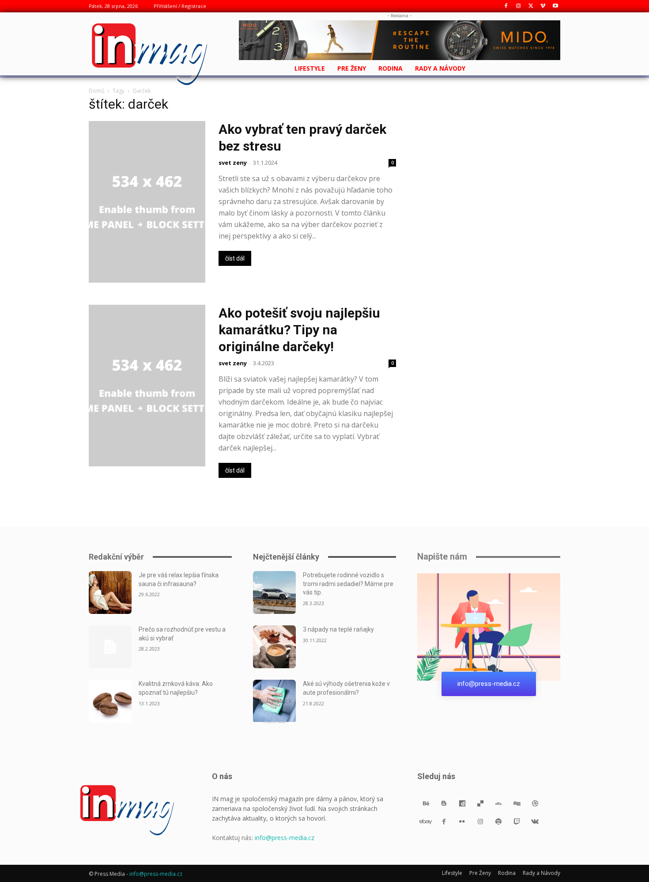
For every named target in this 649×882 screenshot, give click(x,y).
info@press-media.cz (284, 837)
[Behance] (425, 803)
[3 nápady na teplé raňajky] (274, 646)
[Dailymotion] (462, 803)
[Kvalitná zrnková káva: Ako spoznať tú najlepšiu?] (110, 701)
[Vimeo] (543, 6)
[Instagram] (518, 6)
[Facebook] (506, 6)
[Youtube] (555, 6)
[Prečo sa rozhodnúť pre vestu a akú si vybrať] (110, 646)
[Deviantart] (498, 803)
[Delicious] (480, 803)
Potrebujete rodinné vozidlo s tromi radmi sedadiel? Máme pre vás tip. (348, 584)
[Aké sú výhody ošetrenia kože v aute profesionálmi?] (274, 701)
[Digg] (516, 803)
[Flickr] (462, 821)
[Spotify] (498, 821)
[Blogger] (444, 803)
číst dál (235, 258)
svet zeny (233, 163)
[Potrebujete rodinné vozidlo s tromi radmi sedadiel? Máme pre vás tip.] (274, 592)
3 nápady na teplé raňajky (338, 629)
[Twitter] (531, 6)
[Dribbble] (534, 803)
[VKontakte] (534, 821)
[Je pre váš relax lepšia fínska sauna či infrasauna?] (110, 592)
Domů (96, 91)
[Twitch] (516, 821)
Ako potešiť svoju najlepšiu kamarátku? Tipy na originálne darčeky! (299, 329)
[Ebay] (425, 821)
